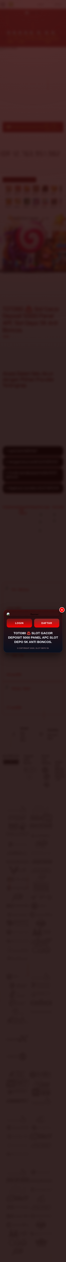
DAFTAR (46, 623)
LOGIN (19, 623)
